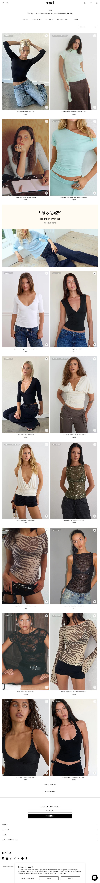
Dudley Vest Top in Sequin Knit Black (74, 606)
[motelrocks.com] (49, 3)
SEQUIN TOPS (49, 19)
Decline (70, 878)
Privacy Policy (62, 873)
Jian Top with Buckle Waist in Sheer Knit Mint (74, 111)
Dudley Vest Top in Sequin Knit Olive (74, 520)
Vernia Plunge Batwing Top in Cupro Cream (74, 434)
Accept (49, 878)
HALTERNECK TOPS (62, 19)
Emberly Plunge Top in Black (74, 349)
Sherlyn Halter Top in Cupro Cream (25, 520)
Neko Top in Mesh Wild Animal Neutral (25, 606)
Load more (50, 792)
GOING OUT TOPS (37, 19)
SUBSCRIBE (50, 816)
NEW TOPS (25, 19)
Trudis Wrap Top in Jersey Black (25, 434)
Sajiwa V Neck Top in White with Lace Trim (25, 349)
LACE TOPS (75, 19)
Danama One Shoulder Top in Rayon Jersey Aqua (73, 197)
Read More (69, 13)
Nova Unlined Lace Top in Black (25, 691)
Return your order (10, 840)
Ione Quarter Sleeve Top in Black (25, 111)
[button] (46, 35)
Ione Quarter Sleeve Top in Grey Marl (26, 197)
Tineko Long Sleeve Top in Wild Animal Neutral (73, 691)
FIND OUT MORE (50, 223)
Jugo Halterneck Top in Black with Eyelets (73, 777)
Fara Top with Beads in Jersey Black (25, 777)
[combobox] (7, 3)
